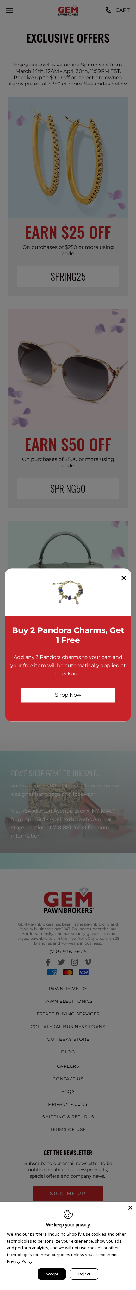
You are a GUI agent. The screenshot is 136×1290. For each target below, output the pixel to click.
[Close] (130, 1208)
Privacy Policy (20, 1261)
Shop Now (68, 695)
